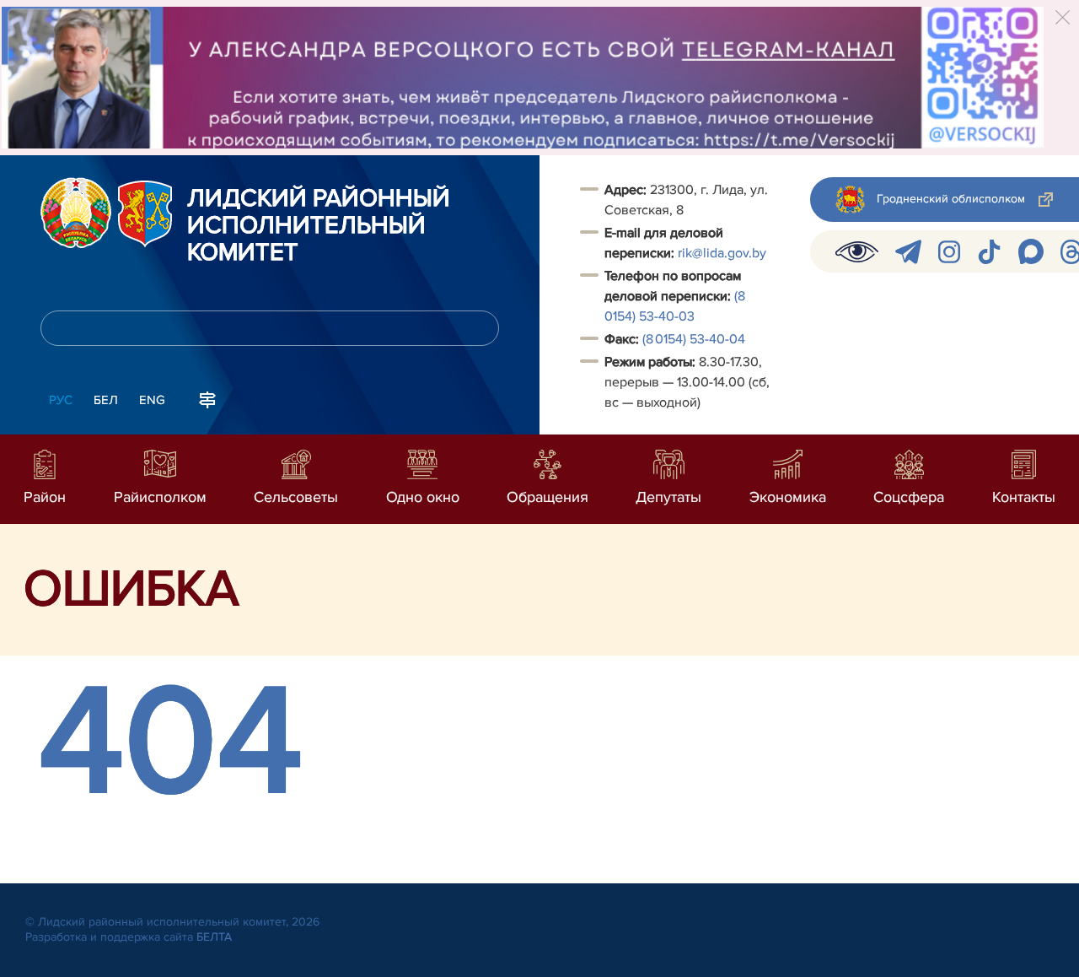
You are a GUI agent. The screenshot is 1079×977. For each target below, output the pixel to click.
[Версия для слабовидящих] (856, 251)
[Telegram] (908, 252)
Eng (152, 400)
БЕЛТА (214, 937)
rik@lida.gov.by (724, 253)
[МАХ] (1031, 251)
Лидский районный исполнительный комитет (318, 226)
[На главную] (75, 212)
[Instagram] (949, 252)
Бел (106, 400)
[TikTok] (989, 252)
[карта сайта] (207, 398)
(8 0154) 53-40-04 (693, 339)
